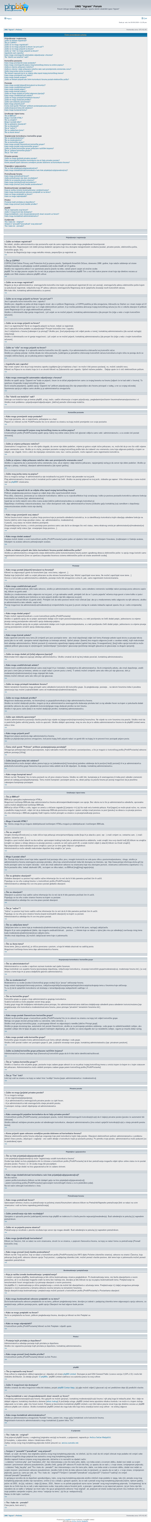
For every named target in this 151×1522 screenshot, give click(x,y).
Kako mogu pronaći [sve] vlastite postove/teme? (24, 184)
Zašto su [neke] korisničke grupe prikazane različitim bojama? (29, 148)
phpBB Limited (69, 1374)
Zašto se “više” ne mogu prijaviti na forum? (21, 51)
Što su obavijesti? (12, 126)
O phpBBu (43, 1377)
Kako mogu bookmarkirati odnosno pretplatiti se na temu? (28, 192)
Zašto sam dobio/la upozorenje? (17, 102)
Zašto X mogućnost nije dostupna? (18, 212)
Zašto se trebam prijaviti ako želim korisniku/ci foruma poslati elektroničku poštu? (37, 79)
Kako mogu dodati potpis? (15, 89)
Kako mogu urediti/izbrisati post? (18, 87)
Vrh (6, 255)
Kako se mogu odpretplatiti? (16, 196)
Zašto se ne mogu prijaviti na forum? (19, 49)
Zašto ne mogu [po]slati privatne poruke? (21, 158)
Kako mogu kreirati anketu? (16, 91)
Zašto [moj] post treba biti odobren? (19, 108)
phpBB (14, 482)
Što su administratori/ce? (14, 138)
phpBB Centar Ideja (66, 1388)
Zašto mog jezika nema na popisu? (19, 71)
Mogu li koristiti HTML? (14, 118)
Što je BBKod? (10, 116)
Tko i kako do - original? (14, 222)
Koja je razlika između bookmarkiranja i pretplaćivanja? (27, 190)
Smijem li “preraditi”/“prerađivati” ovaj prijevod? (23, 224)
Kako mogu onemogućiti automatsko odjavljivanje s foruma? (29, 55)
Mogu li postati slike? (13, 122)
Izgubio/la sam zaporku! (14, 53)
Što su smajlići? (11, 120)
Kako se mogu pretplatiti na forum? (18, 194)
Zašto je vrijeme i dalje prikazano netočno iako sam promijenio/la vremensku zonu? (38, 69)
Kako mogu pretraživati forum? (17, 176)
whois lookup (52, 1401)
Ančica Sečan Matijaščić (100, 1437)
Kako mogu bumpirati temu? (16, 110)
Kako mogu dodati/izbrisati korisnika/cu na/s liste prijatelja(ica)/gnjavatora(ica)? (36, 170)
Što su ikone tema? (12, 132)
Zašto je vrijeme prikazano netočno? (19, 67)
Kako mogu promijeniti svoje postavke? (20, 63)
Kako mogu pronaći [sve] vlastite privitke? (21, 204)
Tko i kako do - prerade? (14, 226)
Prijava (9, 18)
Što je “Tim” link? (11, 153)
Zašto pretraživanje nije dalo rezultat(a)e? (21, 178)
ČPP (145, 18)
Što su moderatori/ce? (13, 140)
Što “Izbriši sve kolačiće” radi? (16, 57)
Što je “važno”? (11, 128)
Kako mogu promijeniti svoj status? (18, 75)
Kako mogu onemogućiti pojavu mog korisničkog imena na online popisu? (34, 65)
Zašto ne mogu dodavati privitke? (18, 100)
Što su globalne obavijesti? (15, 124)
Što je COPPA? (11, 43)
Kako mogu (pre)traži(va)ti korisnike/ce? (20, 182)
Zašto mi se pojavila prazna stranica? (19, 180)
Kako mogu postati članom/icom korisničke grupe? (25, 144)
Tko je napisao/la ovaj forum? (16, 210)
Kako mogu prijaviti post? (15, 104)
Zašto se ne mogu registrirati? (16, 45)
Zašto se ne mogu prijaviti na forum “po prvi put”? (24, 47)
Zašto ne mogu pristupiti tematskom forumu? (22, 98)
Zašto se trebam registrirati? (16, 41)
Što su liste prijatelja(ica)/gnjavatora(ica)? (21, 168)
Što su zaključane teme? (14, 130)
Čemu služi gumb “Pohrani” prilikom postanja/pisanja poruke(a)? (30, 106)
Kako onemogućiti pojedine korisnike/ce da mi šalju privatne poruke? (32, 160)
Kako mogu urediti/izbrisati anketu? (19, 96)
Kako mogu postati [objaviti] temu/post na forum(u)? (25, 85)
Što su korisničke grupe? (14, 142)
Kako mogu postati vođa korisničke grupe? (22, 146)
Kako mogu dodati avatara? (16, 77)
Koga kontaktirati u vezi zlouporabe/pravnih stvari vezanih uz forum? (32, 214)
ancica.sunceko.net (70, 1443)
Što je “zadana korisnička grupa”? (18, 150)
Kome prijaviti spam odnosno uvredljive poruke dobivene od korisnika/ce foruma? (37, 162)
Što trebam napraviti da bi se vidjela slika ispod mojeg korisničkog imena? (34, 73)
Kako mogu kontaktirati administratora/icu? (22, 216)
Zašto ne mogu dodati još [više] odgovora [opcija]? (25, 93)
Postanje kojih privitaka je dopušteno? (20, 202)
